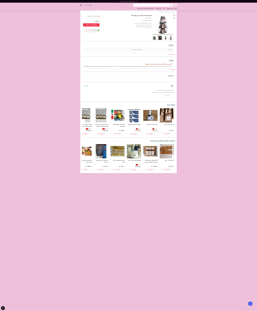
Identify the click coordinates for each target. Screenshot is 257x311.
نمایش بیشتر (172, 54)
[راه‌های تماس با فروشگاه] (3, 308)
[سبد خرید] (81, 5)
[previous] (173, 121)
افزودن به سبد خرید (90, 25)
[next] (83, 121)
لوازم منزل (161, 12)
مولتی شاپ (173, 12)
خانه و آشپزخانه (167, 12)
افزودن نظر (86, 86)
